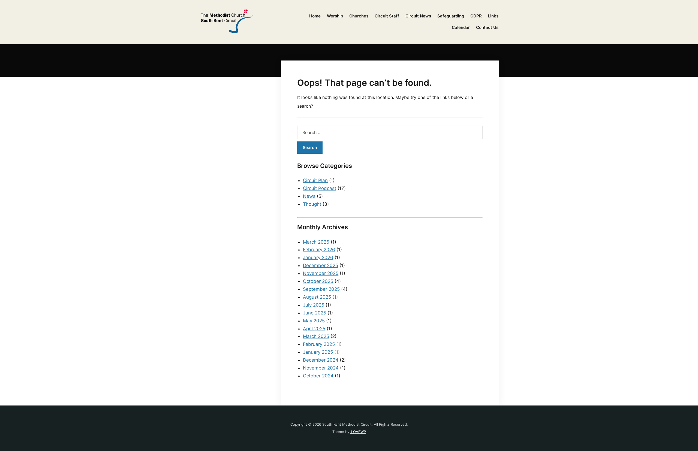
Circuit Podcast (319, 188)
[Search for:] (390, 132)
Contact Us (487, 27)
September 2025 (321, 289)
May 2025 (314, 320)
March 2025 (316, 336)
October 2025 (318, 281)
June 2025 (314, 313)
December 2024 (320, 360)
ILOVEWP (358, 431)
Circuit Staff (387, 16)
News (309, 196)
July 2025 (313, 305)
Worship (335, 16)
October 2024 (318, 376)
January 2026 (318, 257)
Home (315, 16)
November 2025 (320, 273)
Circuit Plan (315, 180)
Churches (358, 16)
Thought (312, 204)
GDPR (476, 16)
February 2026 (319, 249)
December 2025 (320, 265)
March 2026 (316, 242)
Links (493, 16)
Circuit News (418, 16)
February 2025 (319, 344)
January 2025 (318, 352)
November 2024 (321, 368)
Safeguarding (450, 16)
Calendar (461, 27)
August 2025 (317, 297)
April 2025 (314, 328)
